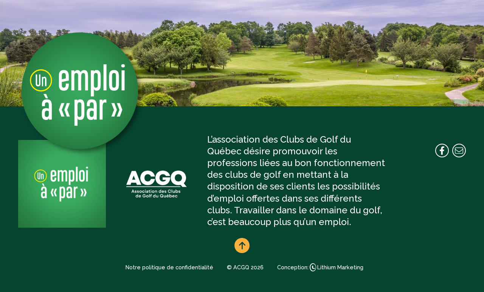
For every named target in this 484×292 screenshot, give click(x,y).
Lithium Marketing (340, 267)
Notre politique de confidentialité (169, 267)
